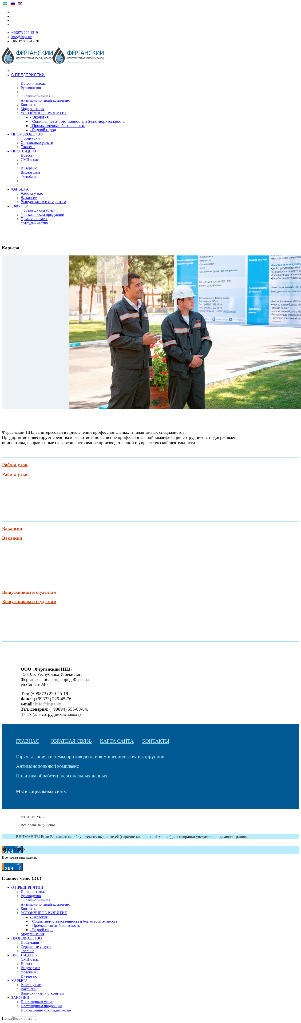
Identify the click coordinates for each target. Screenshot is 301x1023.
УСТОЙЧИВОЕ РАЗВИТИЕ (44, 113)
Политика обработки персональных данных (61, 776)
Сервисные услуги (37, 143)
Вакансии (29, 198)
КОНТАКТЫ (155, 741)
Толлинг (28, 147)
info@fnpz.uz (21, 37)
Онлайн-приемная (35, 96)
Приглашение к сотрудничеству (34, 221)
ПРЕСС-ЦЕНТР (25, 151)
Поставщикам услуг (38, 210)
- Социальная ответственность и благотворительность (77, 121)
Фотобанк (29, 177)
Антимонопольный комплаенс (45, 100)
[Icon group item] (18, 805)
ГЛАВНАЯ (27, 741)
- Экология (39, 117)
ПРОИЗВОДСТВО (27, 134)
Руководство (31, 88)
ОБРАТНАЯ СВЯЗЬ (71, 741)
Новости (28, 155)
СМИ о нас (30, 160)
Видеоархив (30, 172)
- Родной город (43, 130)
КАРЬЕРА (20, 189)
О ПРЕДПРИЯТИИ (28, 75)
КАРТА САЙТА (117, 741)
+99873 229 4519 (24, 33)
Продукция (30, 138)
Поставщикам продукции (42, 215)
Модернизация (32, 109)
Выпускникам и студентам (43, 202)
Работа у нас (32, 193)
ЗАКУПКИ (19, 206)
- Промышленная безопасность (57, 126)
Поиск (7, 1018)
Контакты (28, 105)
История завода (33, 83)
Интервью (29, 168)
